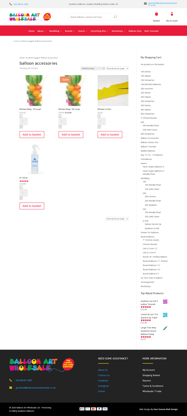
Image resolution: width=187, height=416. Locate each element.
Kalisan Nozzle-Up (153, 224)
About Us (103, 369)
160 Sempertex (147, 80)
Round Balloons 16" (151, 269)
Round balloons (148, 236)
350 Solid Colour (152, 216)
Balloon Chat (135, 31)
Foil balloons (146, 159)
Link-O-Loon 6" (149, 252)
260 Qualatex (151, 205)
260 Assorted (147, 88)
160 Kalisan (146, 76)
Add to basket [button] (32, 134)
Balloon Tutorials (148, 146)
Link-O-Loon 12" (150, 248)
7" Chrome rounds (151, 240)
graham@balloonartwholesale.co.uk (162, 4)
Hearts (144, 163)
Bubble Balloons (148, 150)
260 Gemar (146, 92)
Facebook (103, 380)
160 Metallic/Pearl (153, 185)
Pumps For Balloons (150, 232)
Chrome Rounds (150, 244)
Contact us (104, 375)
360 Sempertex (147, 113)
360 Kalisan (146, 109)
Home (31, 31)
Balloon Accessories (150, 138)
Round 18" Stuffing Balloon (155, 256)
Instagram (103, 385)
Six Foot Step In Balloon (151, 278)
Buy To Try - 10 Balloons (152, 155)
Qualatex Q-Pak (152, 228)
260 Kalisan (146, 97)
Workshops (146, 286)
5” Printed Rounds (149, 118)
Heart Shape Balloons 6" (154, 166)
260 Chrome (150, 196)
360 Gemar (146, 105)
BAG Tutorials (152, 31)
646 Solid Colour (150, 129)
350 (144, 209)
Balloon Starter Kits (149, 142)
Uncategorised (147, 282)
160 (144, 181)
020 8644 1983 (21, 4)
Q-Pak (145, 220)
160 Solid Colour (152, 189)
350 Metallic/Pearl (153, 212)
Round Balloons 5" (151, 273)
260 (144, 193)
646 (142, 122)
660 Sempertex (147, 134)
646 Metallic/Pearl (151, 125)
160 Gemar (146, 71)
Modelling (145, 178)
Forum (101, 391)
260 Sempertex (147, 101)
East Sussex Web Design (166, 409)
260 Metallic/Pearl (153, 200)
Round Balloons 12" (151, 265)
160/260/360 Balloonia (151, 84)
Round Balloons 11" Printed (155, 261)
